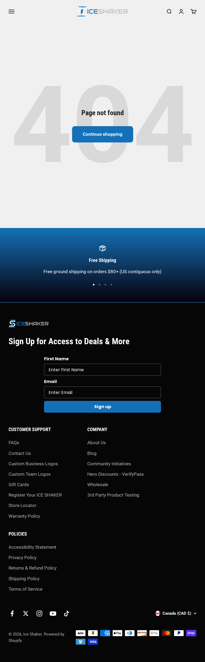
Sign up (102, 407)
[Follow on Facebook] (12, 613)
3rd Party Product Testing (113, 495)
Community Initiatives (109, 463)
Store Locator (22, 505)
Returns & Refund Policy (33, 568)
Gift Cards (19, 484)
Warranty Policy (24, 516)
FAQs (14, 442)
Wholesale (97, 484)
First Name (56, 359)
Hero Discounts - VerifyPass (115, 474)
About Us (96, 442)
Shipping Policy (24, 578)
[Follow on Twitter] (25, 613)
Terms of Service (25, 589)
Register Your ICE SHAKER (35, 495)
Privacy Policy (23, 557)
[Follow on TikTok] (66, 613)
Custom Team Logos (30, 474)
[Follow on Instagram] (39, 613)
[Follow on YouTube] (53, 613)
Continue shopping (103, 134)
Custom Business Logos (33, 463)
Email (50, 381)
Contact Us (20, 453)
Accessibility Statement (32, 547)
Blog (92, 453)
